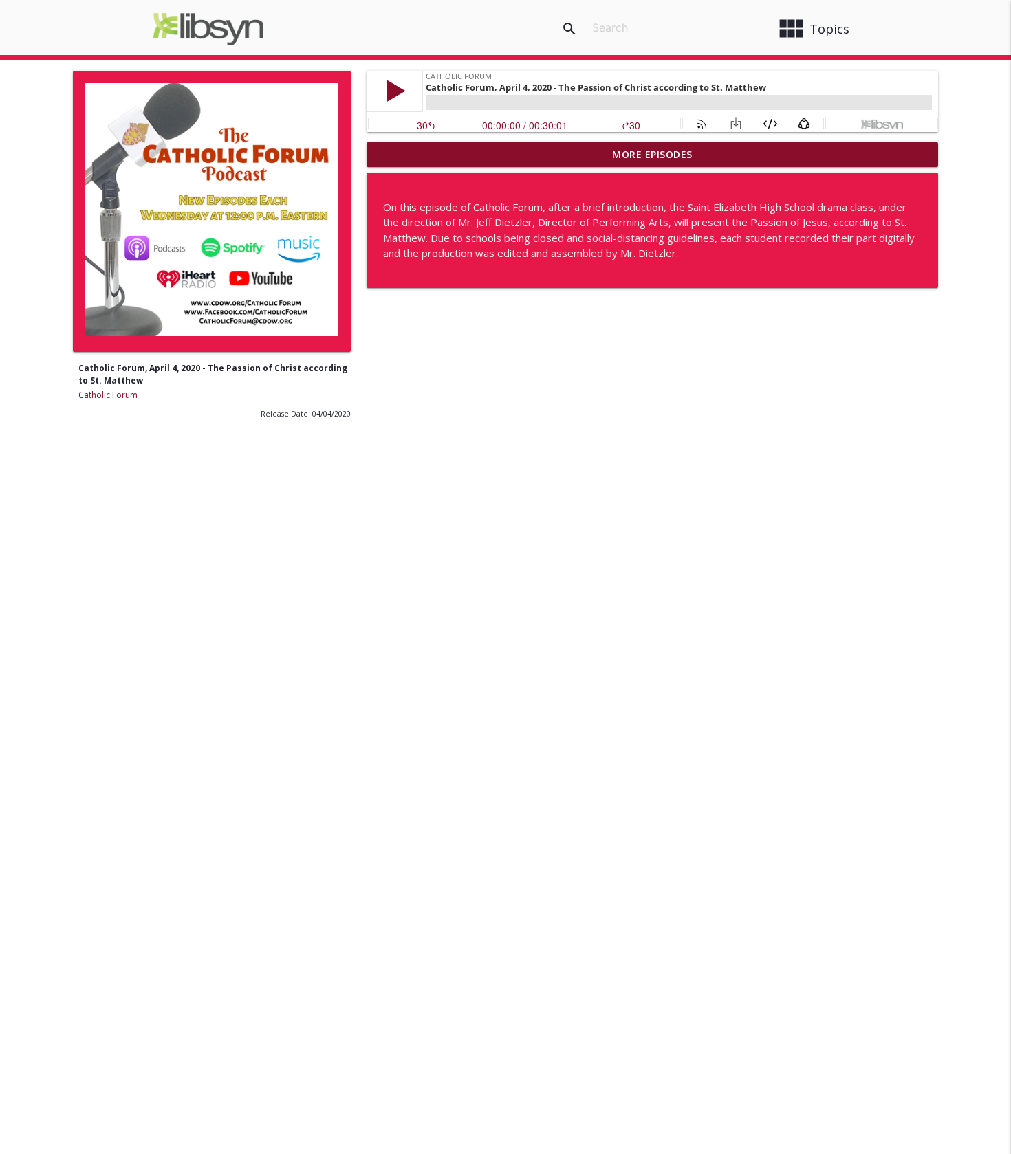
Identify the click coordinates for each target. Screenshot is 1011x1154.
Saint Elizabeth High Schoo (750, 207)
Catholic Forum (108, 395)
